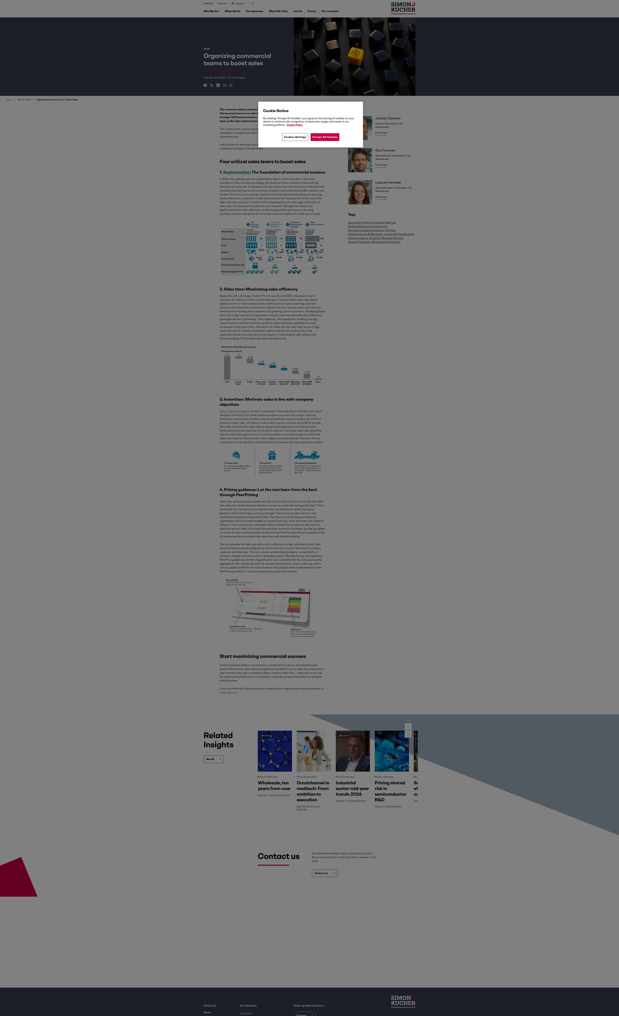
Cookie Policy (295, 124)
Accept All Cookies (325, 137)
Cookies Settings (295, 137)
